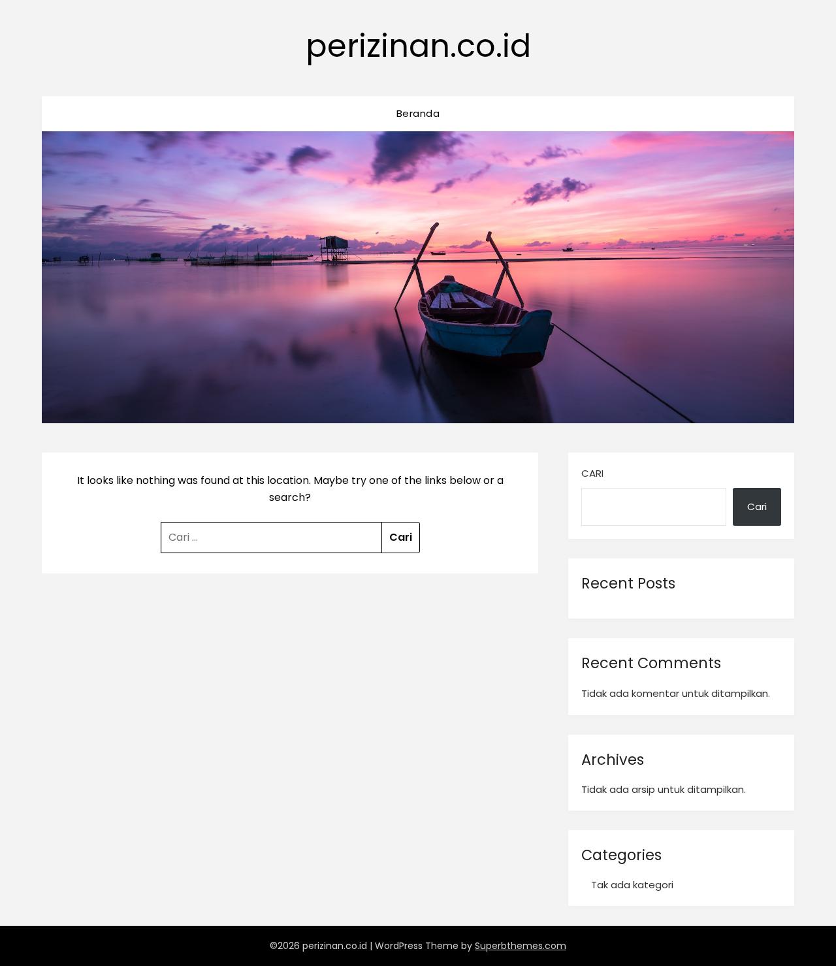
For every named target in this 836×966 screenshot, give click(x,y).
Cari (592, 473)
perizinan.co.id (418, 46)
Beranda (418, 113)
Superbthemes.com (520, 945)
